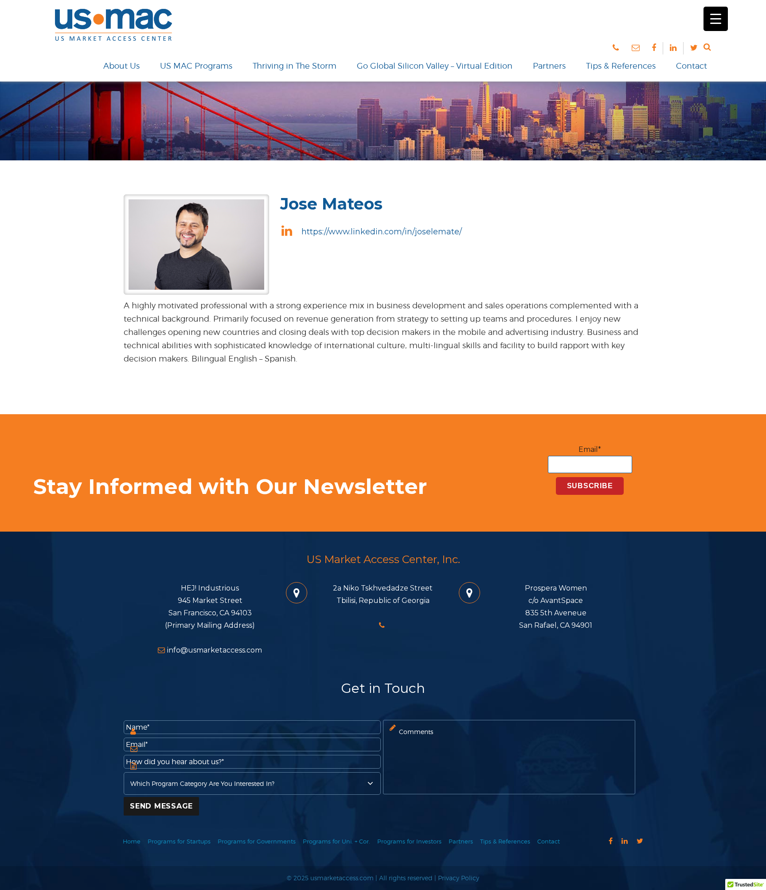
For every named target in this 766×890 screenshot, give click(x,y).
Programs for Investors (409, 841)
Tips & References (621, 65)
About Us (121, 65)
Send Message (161, 806)
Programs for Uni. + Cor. (336, 841)
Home (132, 841)
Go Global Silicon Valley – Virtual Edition (434, 65)
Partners (549, 65)
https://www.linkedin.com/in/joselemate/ (380, 232)
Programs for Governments (257, 841)
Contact (691, 65)
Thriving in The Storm (294, 65)
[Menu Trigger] (715, 19)
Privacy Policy (458, 878)
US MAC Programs (196, 65)
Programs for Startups (179, 841)
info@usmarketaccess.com (214, 650)
